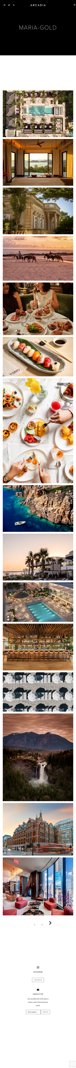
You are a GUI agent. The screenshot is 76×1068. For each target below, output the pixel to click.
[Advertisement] (38, 73)
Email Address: (32, 1012)
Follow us (38, 980)
